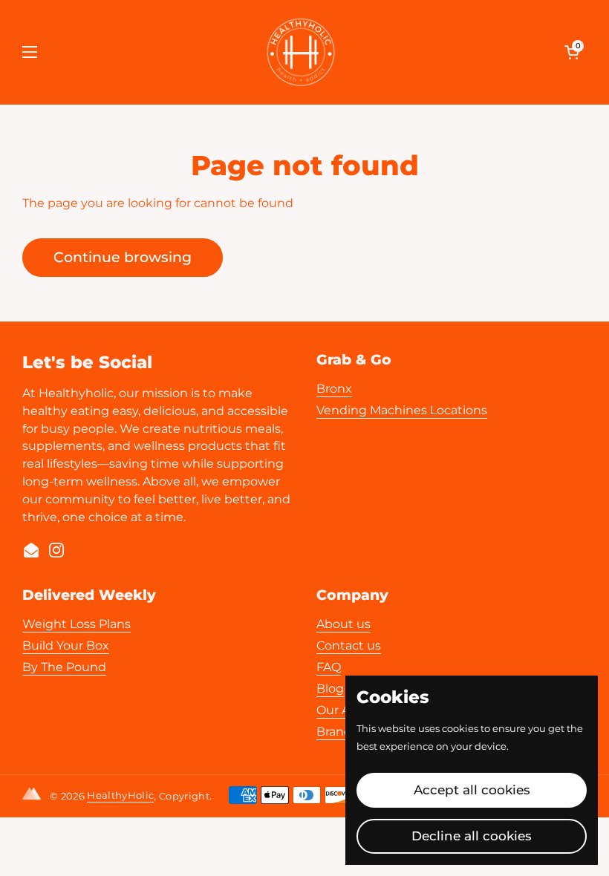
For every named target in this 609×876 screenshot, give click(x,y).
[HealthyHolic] (301, 52)
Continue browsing (122, 257)
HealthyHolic (120, 795)
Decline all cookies (471, 835)
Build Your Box (65, 645)
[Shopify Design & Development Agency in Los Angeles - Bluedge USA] (34, 796)
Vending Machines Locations (401, 410)
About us (343, 624)
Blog (330, 688)
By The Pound (64, 667)
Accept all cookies (472, 789)
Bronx (334, 389)
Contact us (348, 645)
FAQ (328, 667)
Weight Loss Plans (76, 624)
